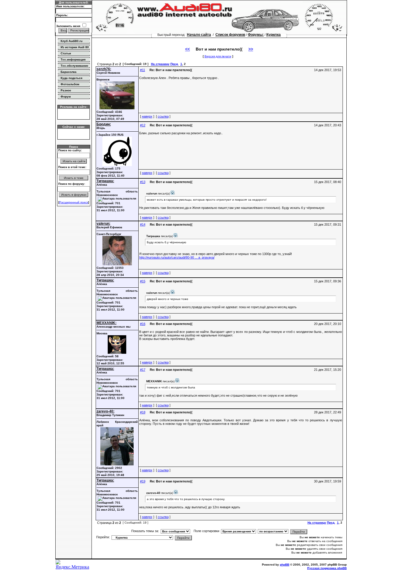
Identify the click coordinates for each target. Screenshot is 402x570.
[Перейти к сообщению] (172, 193)
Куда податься (71, 78)
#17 (142, 369)
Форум (66, 96)
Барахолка (69, 71)
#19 (142, 481)
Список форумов (230, 35)
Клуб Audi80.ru (71, 41)
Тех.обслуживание (74, 65)
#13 (142, 182)
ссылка (163, 116)
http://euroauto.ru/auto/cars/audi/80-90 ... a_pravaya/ (177, 257)
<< (187, 49)
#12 (142, 125)
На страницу (160, 64)
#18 (142, 412)
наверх (147, 116)
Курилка (273, 35)
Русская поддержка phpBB (327, 568)
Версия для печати (218, 56)
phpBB (284, 564)
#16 (142, 324)
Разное (66, 90)
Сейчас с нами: (73, 126)
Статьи (66, 53)
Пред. (174, 64)
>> (250, 49)
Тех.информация (73, 59)
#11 (142, 70)
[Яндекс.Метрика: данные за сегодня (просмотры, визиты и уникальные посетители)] (74, 565)
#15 (142, 281)
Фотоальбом (70, 84)
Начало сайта (199, 35)
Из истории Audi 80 (75, 47)
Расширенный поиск (73, 202)
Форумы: (256, 35)
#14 (142, 224)
